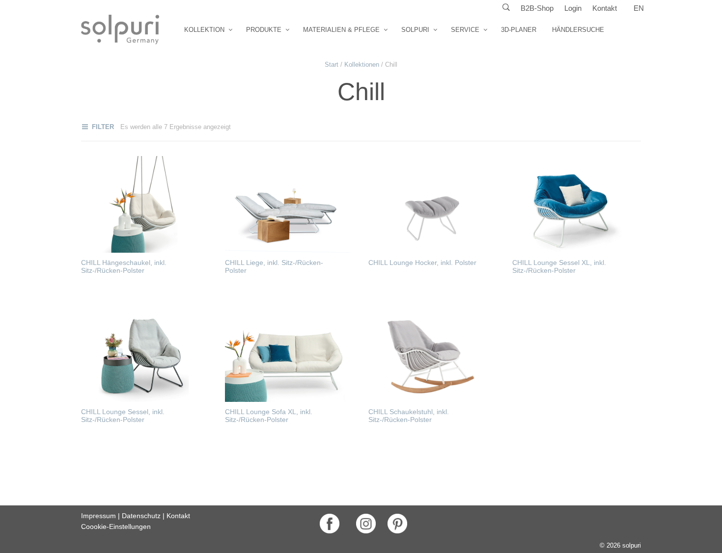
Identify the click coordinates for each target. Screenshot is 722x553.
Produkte (263, 29)
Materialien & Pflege (341, 29)
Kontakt (604, 8)
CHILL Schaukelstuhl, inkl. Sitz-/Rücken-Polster (408, 415)
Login (573, 8)
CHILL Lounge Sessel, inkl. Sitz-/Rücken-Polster (123, 415)
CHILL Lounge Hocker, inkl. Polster (422, 262)
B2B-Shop (537, 8)
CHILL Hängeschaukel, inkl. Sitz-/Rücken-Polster (124, 266)
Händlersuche (578, 29)
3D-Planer (518, 29)
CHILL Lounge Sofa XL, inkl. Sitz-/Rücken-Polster (268, 415)
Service (465, 29)
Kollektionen (361, 64)
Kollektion (204, 29)
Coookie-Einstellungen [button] (116, 526)
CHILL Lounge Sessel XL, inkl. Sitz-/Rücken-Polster (559, 266)
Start (331, 64)
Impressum (98, 516)
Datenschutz (141, 516)
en (639, 8)
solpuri (415, 29)
